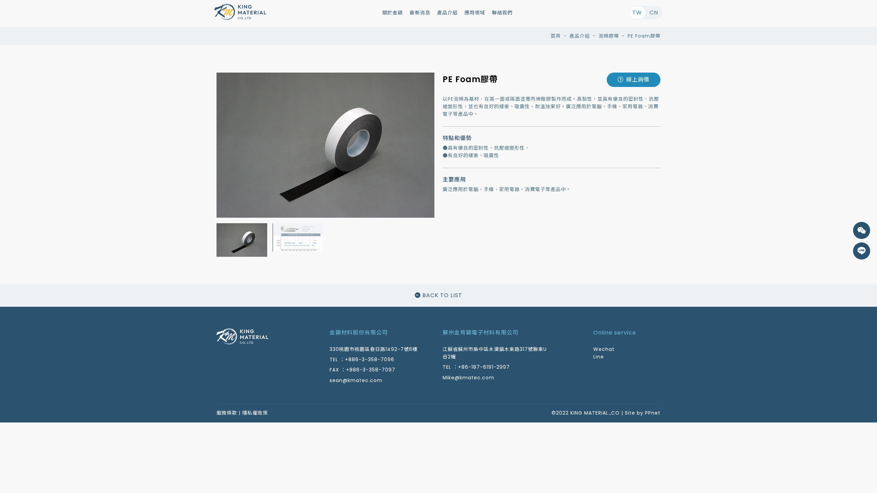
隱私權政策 (255, 412)
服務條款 (227, 412)
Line (598, 356)
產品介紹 (447, 12)
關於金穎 (392, 12)
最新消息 (420, 12)
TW (637, 12)
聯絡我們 (502, 12)
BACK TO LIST (441, 295)
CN (654, 12)
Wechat (604, 349)
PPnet (652, 412)
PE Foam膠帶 (644, 36)
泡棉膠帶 (608, 36)
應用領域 (475, 12)
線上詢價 (638, 80)
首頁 (556, 36)
